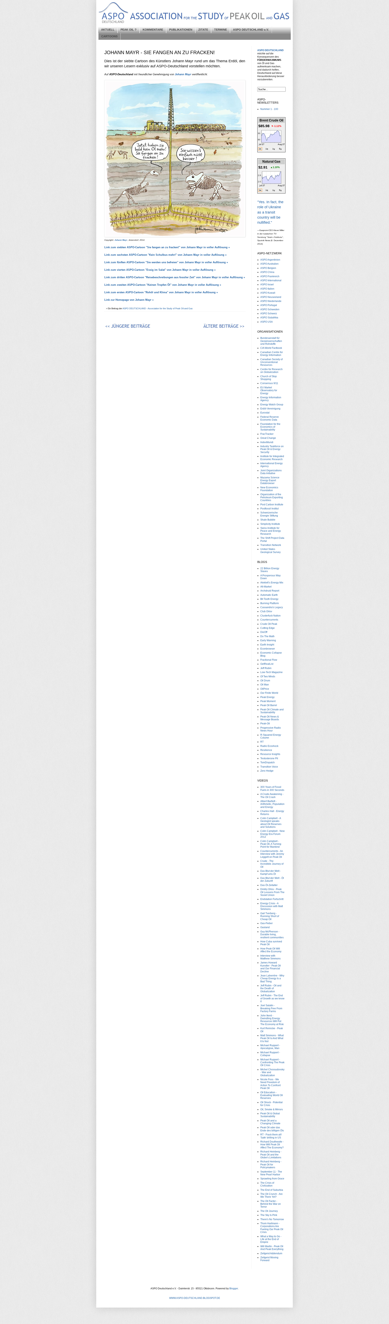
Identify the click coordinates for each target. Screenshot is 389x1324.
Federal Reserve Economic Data (269, 418)
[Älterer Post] (210, 326)
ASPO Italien (267, 288)
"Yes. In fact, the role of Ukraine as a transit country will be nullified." (270, 212)
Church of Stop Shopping (268, 378)
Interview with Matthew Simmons (270, 957)
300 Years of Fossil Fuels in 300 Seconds (272, 788)
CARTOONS (109, 36)
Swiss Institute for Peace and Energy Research (270, 531)
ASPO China (267, 272)
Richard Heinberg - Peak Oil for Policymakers (270, 1164)
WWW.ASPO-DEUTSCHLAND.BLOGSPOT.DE (194, 1298)
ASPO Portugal (268, 305)
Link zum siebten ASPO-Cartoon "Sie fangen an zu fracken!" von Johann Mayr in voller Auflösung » (167, 247)
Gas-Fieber (266, 923)
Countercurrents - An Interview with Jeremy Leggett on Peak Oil (272, 854)
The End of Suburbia (271, 1190)
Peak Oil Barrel (268, 705)
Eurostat (264, 412)
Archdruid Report (269, 590)
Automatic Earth (269, 595)
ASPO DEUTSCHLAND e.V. (251, 29)
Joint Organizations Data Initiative (271, 472)
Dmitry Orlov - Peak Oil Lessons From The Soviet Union (272, 892)
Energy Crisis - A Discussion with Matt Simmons (271, 906)
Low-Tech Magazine (271, 672)
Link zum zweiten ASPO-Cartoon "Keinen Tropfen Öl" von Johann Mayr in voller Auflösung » (162, 284)
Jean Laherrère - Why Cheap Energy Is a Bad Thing (272, 978)
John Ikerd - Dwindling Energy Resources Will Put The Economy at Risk (272, 1020)
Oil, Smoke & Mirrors (271, 1109)
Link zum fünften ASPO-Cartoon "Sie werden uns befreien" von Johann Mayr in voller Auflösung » (166, 262)
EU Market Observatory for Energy (268, 390)
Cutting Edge (267, 628)
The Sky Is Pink (268, 1215)
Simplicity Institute (270, 524)
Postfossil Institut (269, 508)
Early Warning (268, 640)
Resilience (266, 750)
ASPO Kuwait (267, 292)
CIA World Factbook (271, 348)
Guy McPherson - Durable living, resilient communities (272, 934)
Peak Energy (267, 697)
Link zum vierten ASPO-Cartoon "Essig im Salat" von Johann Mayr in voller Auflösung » (160, 269)
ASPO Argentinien (270, 259)
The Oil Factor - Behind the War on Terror (270, 1204)
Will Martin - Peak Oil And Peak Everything (271, 1248)
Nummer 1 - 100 (269, 109)
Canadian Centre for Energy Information (271, 354)
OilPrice (264, 688)
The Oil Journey (269, 1211)
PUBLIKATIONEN (180, 29)
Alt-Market (265, 586)
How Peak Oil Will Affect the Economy (270, 950)
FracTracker (267, 434)
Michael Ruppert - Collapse (270, 1054)
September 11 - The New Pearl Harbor (271, 1173)
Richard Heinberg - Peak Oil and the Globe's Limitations (270, 1154)
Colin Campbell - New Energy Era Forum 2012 (272, 834)
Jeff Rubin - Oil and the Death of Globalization (270, 988)
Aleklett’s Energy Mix (271, 582)
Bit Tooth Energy (269, 599)
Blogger (233, 1288)
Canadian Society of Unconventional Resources (271, 362)
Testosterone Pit (269, 758)
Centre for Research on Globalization (271, 371)
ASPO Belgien (268, 268)
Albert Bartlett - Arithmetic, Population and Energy (272, 804)
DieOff (263, 632)
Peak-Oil (265, 723)
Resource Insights (270, 754)
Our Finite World (269, 693)
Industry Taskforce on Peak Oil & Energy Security (272, 449)
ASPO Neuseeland (270, 297)
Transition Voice (269, 766)
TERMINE (220, 29)
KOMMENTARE (153, 29)
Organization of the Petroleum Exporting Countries (271, 497)
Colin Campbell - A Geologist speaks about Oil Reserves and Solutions (270, 822)
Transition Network (270, 545)
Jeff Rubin (265, 668)
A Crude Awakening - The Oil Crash (271, 795)
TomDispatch (267, 762)
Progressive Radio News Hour (270, 729)
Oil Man (264, 684)
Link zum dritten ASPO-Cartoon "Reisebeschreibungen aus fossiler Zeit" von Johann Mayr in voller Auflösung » (174, 277)
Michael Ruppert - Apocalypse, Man (270, 1047)
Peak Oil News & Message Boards (269, 718)
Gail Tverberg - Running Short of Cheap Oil (269, 916)
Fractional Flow (268, 659)
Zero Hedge (267, 770)
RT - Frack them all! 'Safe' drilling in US (271, 1136)
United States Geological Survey (270, 550)
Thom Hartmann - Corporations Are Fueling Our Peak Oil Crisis (271, 1228)
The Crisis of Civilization (267, 1184)
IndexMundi (266, 442)
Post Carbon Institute (271, 504)
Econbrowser (267, 648)
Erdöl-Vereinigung (270, 408)
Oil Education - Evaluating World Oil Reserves (271, 1095)
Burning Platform (269, 603)
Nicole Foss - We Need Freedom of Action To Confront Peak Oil (270, 1084)
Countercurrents (269, 619)
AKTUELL (107, 29)
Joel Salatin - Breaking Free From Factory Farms (271, 1008)
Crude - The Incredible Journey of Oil (271, 864)
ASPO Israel (267, 284)
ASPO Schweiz (268, 313)
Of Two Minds (267, 676)
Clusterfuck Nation (270, 615)
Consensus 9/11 (269, 383)
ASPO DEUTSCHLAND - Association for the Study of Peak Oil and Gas (158, 308)
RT (262, 741)
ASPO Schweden (269, 309)
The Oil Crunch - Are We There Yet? (271, 1195)
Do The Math (267, 636)
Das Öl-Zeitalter (269, 885)
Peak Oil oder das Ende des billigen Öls (272, 1129)
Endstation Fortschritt (271, 899)
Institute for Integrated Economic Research (272, 458)
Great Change (268, 438)
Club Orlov (266, 611)
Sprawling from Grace (272, 1178)
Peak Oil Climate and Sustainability (272, 711)
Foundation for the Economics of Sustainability (270, 427)
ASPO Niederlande (270, 301)
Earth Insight (267, 644)
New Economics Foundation (269, 489)
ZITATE (203, 29)
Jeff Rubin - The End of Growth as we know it (272, 998)
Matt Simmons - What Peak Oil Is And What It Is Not (272, 1038)
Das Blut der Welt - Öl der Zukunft (272, 879)
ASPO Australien (269, 263)
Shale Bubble (267, 519)
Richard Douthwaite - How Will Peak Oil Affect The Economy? (272, 1144)
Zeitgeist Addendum (271, 1253)
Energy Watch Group (271, 404)
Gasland (265, 927)
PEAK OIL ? (129, 29)
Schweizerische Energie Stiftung (269, 514)
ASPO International (270, 280)
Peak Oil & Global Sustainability (270, 1115)
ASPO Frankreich (269, 276)
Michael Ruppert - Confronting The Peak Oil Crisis (272, 1062)
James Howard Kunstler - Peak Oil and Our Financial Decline (270, 967)
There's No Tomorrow (272, 1219)
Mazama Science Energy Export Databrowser (269, 480)
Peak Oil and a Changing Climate (270, 1122)
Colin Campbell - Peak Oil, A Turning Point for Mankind (270, 844)
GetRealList (266, 664)
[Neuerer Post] (138, 326)
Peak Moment (268, 701)
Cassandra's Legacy (271, 607)
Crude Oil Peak (268, 624)
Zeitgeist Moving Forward (269, 1259)
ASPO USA (266, 321)
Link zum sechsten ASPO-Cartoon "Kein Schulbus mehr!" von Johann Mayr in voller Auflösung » (165, 254)
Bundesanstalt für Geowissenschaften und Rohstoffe (271, 341)
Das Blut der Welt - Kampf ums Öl (270, 872)
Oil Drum (265, 680)
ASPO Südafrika (269, 317)
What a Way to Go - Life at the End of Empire (270, 1239)
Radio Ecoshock (269, 746)
